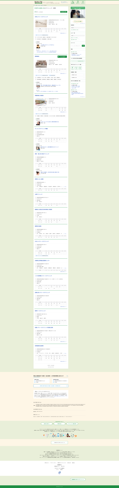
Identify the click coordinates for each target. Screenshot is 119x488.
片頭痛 (72, 94)
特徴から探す (75, 51)
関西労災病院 (38, 226)
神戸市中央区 (61, 404)
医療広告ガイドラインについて (62, 462)
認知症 (72, 92)
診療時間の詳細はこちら (63, 33)
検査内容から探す (75, 83)
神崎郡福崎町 (44, 406)
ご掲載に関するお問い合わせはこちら (59, 442)
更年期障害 (73, 93)
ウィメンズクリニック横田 (41, 128)
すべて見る (65, 186)
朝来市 (63, 405)
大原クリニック (38, 194)
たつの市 (71, 405)
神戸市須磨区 (51, 404)
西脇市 (38, 405)
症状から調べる (46, 423)
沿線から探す (75, 39)
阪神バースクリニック (40, 310)
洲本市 (74, 404)
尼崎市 (39, 5)
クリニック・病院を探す (72, 423)
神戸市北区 (58, 404)
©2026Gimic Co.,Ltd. (59, 486)
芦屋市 (76, 404)
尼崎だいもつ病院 (39, 179)
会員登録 (61, 469)
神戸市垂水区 (54, 404)
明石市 (70, 404)
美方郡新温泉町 (66, 406)
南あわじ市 (60, 405)
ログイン (57, 469)
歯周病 (76, 93)
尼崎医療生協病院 (39, 345)
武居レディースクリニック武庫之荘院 (44, 327)
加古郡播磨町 (37, 406)
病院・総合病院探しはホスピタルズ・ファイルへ (64, 2)
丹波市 (58, 405)
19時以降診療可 (73, 55)
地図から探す (64, 11)
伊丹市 (78, 404)
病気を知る (59, 423)
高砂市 (44, 405)
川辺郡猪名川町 (74, 405)
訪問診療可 (78, 55)
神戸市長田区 (47, 404)
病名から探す (75, 89)
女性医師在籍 (73, 54)
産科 (39, 411)
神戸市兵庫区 (44, 404)
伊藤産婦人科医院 (39, 95)
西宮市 (72, 404)
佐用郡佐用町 (58, 406)
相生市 (80, 404)
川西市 (46, 405)
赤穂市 (37, 405)
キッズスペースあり (78, 54)
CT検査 (76, 86)
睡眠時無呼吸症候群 (80, 93)
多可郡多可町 (78, 405)
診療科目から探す (75, 29)
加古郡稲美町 (81, 405)
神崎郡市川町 (41, 406)
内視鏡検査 (73, 86)
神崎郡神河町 (48, 406)
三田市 (50, 405)
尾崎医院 (37, 56)
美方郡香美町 (62, 406)
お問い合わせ (69, 462)
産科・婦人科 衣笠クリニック (42, 154)
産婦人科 (42, 5)
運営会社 (73, 462)
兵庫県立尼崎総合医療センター (42, 260)
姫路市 (67, 404)
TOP (34, 5)
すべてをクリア (82, 23)
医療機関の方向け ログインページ (78, 479)
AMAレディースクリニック (41, 16)
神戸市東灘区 (37, 404)
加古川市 (84, 404)
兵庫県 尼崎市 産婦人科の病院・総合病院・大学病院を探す (50, 385)
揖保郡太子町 (51, 406)
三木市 (42, 405)
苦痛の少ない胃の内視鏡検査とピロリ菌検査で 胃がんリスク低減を (47, 91)
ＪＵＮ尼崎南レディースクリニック (43, 275)
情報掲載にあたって (57, 466)
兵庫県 (36, 5)
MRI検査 (78, 86)
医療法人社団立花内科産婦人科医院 (43, 209)
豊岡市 (82, 404)
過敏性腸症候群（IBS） (77, 92)
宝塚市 (40, 405)
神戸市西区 (64, 404)
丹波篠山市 (54, 405)
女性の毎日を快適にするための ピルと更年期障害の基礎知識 (46, 52)
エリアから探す (75, 37)
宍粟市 (67, 405)
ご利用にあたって (46, 462)
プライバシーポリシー (53, 462)
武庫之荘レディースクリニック (42, 292)
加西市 (51, 405)
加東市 (69, 405)
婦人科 (41, 411)
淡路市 (65, 405)
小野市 (48, 405)
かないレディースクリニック (42, 241)
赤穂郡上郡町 (55, 406)
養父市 (56, 405)
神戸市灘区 (40, 404)
